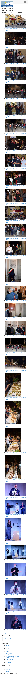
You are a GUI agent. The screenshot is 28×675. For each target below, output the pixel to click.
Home (6, 668)
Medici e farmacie (9, 658)
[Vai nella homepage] (7, 2)
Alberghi (7, 645)
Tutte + (4, 633)
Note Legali (8, 669)
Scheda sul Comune (10, 659)
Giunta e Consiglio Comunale (12, 656)
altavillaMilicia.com (10, 639)
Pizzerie (7, 650)
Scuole (7, 661)
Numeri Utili (8, 662)
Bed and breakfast (9, 647)
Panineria (7, 651)
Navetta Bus (8, 654)
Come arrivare (9, 653)
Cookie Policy (8, 671)
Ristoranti (7, 648)
